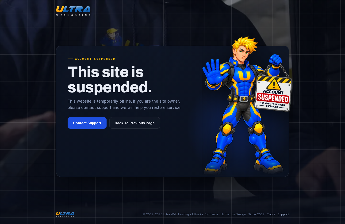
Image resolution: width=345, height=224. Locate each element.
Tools (271, 214)
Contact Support (87, 123)
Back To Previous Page (135, 123)
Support (283, 214)
